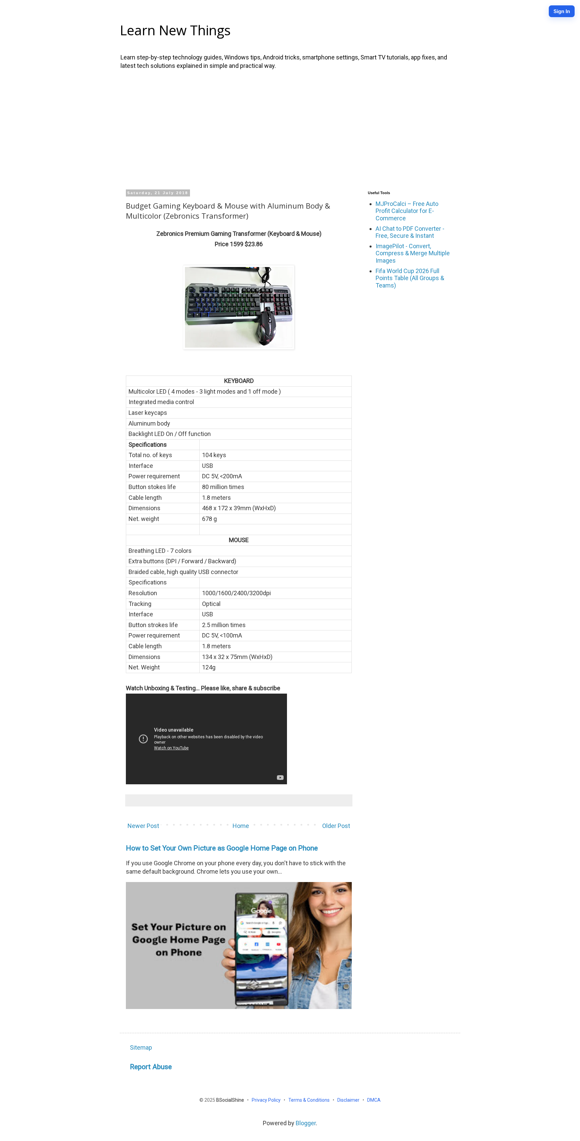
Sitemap (141, 1047)
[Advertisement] (290, 129)
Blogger (306, 1123)
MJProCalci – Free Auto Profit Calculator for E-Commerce (407, 211)
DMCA (374, 1100)
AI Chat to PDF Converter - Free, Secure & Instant (410, 232)
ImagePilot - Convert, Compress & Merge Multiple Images (413, 253)
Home (241, 825)
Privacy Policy (267, 1100)
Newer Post (143, 825)
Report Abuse (151, 1066)
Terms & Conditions (309, 1100)
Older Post (336, 825)
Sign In (561, 11)
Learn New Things (175, 30)
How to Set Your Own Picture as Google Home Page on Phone (222, 848)
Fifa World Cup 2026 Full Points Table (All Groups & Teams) (410, 278)
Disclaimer (348, 1100)
